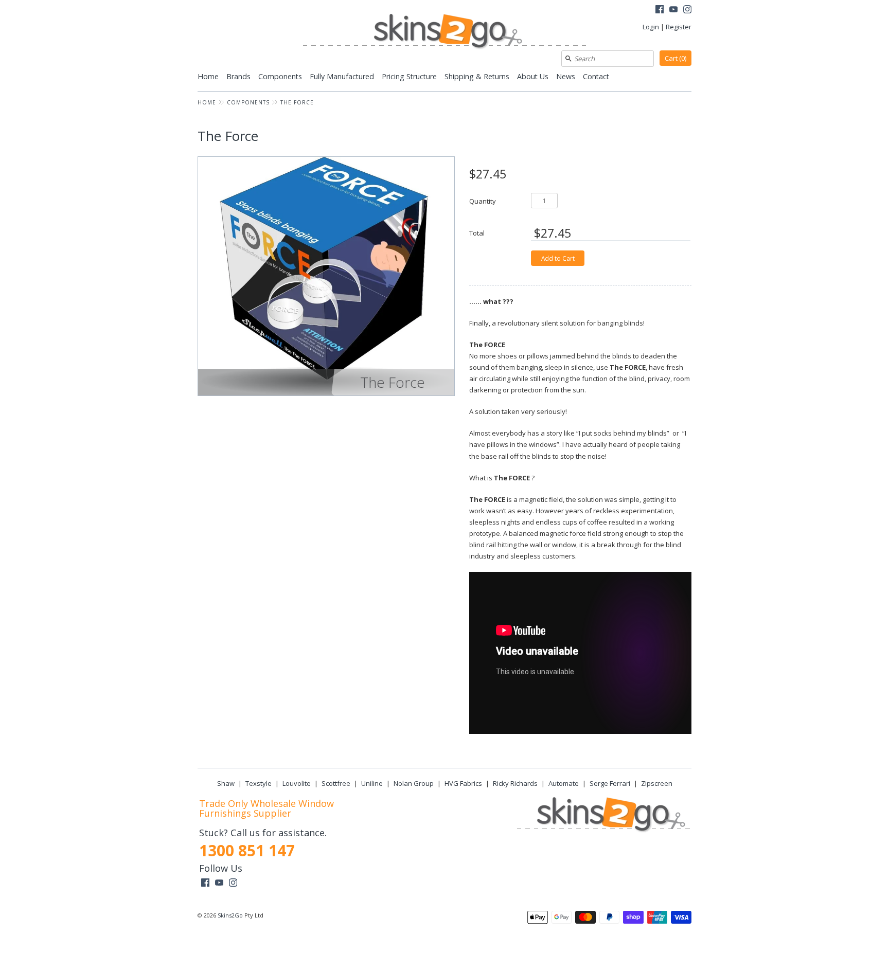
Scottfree (336, 783)
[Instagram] (687, 10)
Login (651, 26)
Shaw (226, 783)
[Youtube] (673, 10)
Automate (563, 783)
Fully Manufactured (342, 76)
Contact (596, 76)
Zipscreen (656, 783)
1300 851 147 (247, 850)
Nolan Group (414, 783)
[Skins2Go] (444, 32)
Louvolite (296, 783)
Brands (238, 76)
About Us (532, 76)
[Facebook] (659, 10)
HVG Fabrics (463, 783)
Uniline (372, 783)
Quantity (482, 200)
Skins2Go (230, 915)
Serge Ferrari (610, 783)
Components (280, 76)
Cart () (675, 58)
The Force (297, 102)
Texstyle (258, 783)
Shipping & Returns (476, 76)
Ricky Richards (515, 783)
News (565, 76)
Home (208, 76)
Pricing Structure (409, 76)
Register (678, 26)
